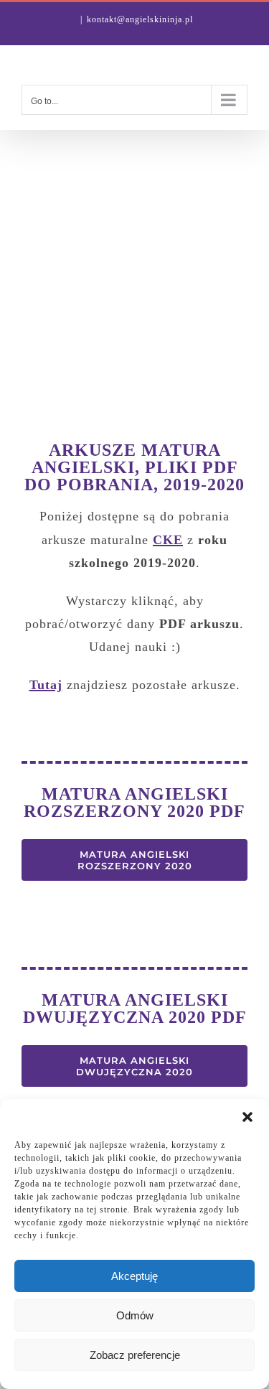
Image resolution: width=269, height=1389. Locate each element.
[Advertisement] (134, 271)
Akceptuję (134, 1276)
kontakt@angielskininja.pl (140, 19)
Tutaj (45, 685)
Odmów (135, 1315)
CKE (168, 540)
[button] (247, 1117)
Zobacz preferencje (135, 1355)
